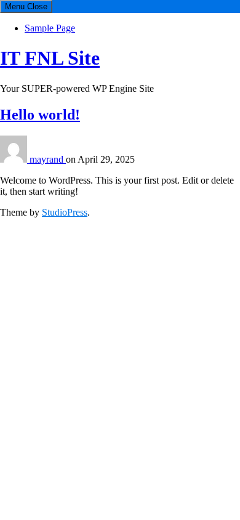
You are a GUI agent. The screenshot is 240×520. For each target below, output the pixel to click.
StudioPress (64, 212)
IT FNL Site (50, 58)
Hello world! (40, 115)
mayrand (48, 159)
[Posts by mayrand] (15, 159)
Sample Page (50, 28)
